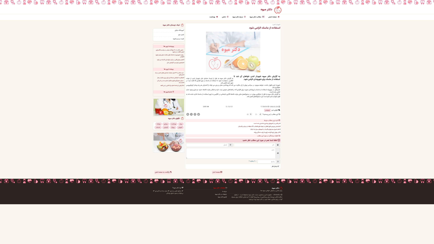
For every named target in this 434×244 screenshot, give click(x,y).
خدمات (158, 127)
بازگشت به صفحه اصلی (162, 172)
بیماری (166, 124)
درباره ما (224, 191)
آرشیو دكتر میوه (222, 197)
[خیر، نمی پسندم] (251, 114)
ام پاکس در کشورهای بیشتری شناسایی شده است (267, 123)
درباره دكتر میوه (237, 17)
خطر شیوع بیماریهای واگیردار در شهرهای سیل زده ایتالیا (265, 129)
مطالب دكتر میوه (256, 17)
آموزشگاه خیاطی (179, 30)
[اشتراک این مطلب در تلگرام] (198, 114)
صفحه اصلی (272, 17)
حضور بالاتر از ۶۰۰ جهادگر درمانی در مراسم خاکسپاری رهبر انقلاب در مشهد (169, 51)
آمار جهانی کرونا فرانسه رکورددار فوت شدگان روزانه (267, 132)
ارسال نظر (274, 166)
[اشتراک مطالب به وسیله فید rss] (187, 114)
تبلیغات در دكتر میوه (221, 194)
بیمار (181, 124)
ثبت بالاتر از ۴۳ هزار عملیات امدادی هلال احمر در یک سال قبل (169, 74)
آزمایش (166, 127)
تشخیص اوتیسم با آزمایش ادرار (175, 63)
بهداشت (213, 17)
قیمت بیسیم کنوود (178, 39)
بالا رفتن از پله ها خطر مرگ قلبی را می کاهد (171, 85)
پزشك (158, 124)
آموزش (180, 127)
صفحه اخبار (216, 172)
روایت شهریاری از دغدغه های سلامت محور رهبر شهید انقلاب (169, 56)
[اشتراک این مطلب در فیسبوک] (195, 114)
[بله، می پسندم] (260, 114)
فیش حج (181, 35)
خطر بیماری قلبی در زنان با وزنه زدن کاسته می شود (170, 60)
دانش (224, 17)
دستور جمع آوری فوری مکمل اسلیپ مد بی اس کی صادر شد (170, 82)
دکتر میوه (266, 9)
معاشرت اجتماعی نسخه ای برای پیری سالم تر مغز (170, 78)
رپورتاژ (173, 127)
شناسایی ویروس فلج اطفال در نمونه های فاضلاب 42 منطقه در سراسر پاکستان (259, 126)
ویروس (267, 110)
